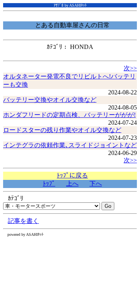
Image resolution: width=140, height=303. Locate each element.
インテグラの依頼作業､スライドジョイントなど (70, 145)
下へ (95, 183)
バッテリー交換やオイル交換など (49, 99)
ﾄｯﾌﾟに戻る (72, 175)
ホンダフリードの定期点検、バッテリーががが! (69, 114)
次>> (130, 68)
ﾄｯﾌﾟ (49, 183)
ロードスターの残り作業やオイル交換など (62, 130)
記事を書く (23, 221)
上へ (72, 183)
